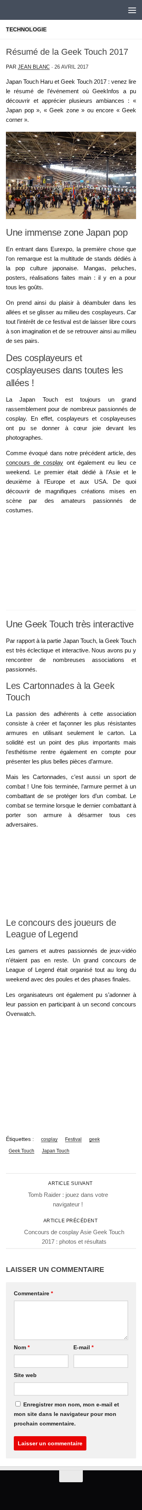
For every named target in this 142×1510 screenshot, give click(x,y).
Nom (22, 1347)
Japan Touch (55, 1151)
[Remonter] (71, 1476)
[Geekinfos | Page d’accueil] (22, 10)
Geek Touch (21, 1151)
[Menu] (132, 10)
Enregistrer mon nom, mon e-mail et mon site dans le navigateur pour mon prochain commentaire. (66, 1414)
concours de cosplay (34, 462)
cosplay (49, 1139)
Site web (25, 1375)
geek (94, 1139)
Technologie (26, 29)
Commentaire (33, 1293)
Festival (73, 1139)
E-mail (83, 1347)
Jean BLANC (34, 67)
